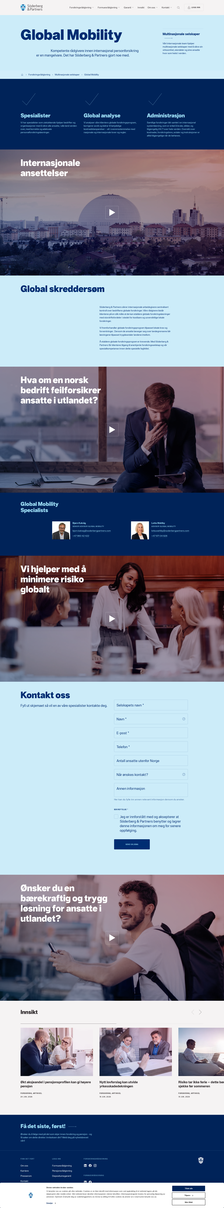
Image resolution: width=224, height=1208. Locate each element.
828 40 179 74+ (159, 535)
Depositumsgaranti (61, 1176)
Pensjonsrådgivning (62, 1170)
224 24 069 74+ (81, 535)
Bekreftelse (121, 809)
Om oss (24, 1165)
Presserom (26, 1176)
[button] (112, 212)
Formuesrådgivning (62, 1165)
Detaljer (49, 1203)
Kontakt (24, 1181)
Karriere (25, 1170)
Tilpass (187, 1195)
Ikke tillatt (189, 1202)
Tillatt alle (189, 1188)
